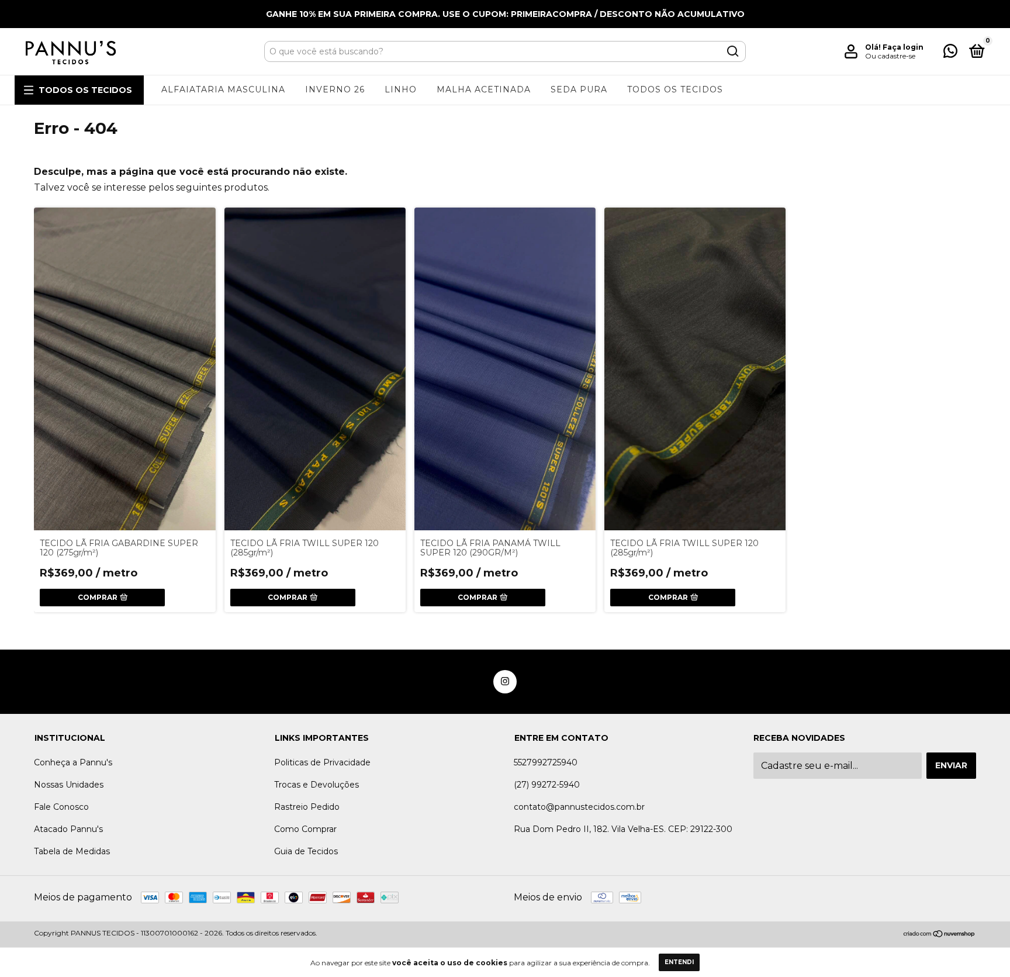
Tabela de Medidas (72, 851)
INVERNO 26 (335, 89)
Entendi (679, 962)
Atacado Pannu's (68, 829)
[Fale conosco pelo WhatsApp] (950, 53)
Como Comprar (305, 829)
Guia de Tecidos (306, 851)
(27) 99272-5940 (547, 784)
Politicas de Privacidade (322, 762)
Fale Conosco (61, 807)
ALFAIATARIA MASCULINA (223, 89)
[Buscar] (732, 51)
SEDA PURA (579, 89)
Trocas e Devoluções (316, 784)
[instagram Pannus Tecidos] (505, 681)
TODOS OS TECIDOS (85, 90)
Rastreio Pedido (307, 807)
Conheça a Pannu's (73, 762)
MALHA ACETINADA (484, 89)
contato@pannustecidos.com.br (579, 807)
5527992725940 (545, 762)
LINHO (401, 89)
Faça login (903, 47)
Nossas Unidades (68, 784)
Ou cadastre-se (890, 55)
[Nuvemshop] (939, 934)
